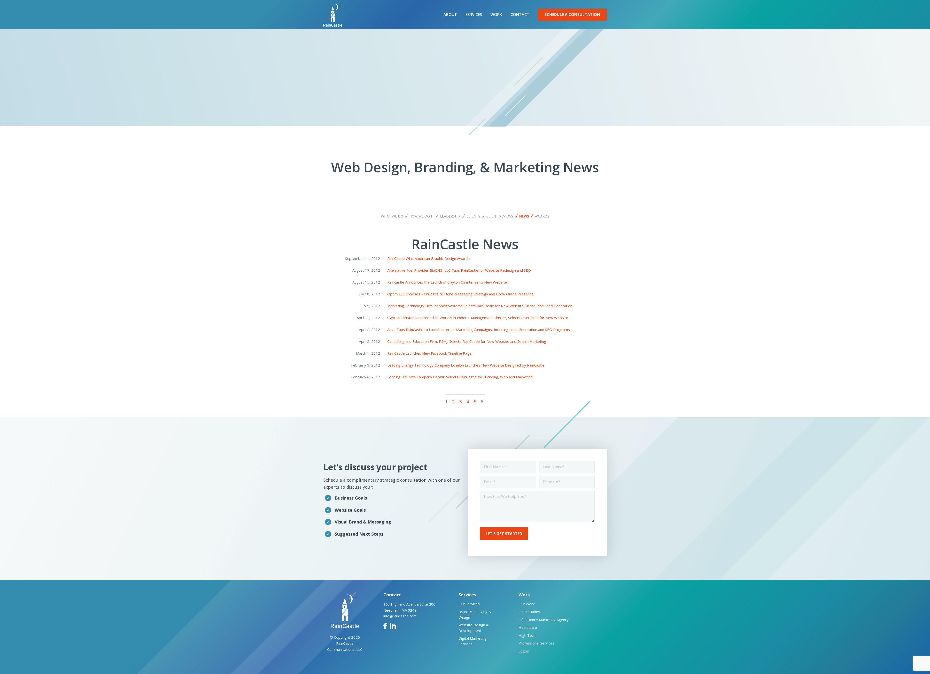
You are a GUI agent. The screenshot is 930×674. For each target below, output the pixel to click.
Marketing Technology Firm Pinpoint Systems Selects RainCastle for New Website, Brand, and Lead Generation (479, 305)
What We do (392, 216)
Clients (473, 216)
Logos (524, 651)
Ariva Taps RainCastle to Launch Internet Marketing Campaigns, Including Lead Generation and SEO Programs (478, 329)
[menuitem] (450, 14)
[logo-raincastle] (332, 14)
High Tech (527, 635)
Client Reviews (499, 216)
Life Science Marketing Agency (544, 619)
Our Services (469, 603)
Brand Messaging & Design (474, 614)
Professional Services (536, 643)
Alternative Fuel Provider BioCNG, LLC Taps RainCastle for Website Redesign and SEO (459, 270)
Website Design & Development (473, 627)
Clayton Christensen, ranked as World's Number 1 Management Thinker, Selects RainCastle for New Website (477, 317)
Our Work (527, 603)
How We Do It (421, 216)
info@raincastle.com (400, 616)
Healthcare (528, 627)
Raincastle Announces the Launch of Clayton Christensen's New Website (447, 282)
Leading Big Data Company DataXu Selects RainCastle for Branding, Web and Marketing (460, 376)
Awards (542, 216)
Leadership (450, 216)
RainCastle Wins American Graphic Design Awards (428, 258)
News (524, 216)
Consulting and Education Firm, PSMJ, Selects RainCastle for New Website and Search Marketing (466, 341)
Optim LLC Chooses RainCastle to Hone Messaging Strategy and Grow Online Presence (460, 294)
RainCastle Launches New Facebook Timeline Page (429, 353)
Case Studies (529, 611)
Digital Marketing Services (472, 641)
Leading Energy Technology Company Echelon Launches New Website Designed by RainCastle (465, 365)
